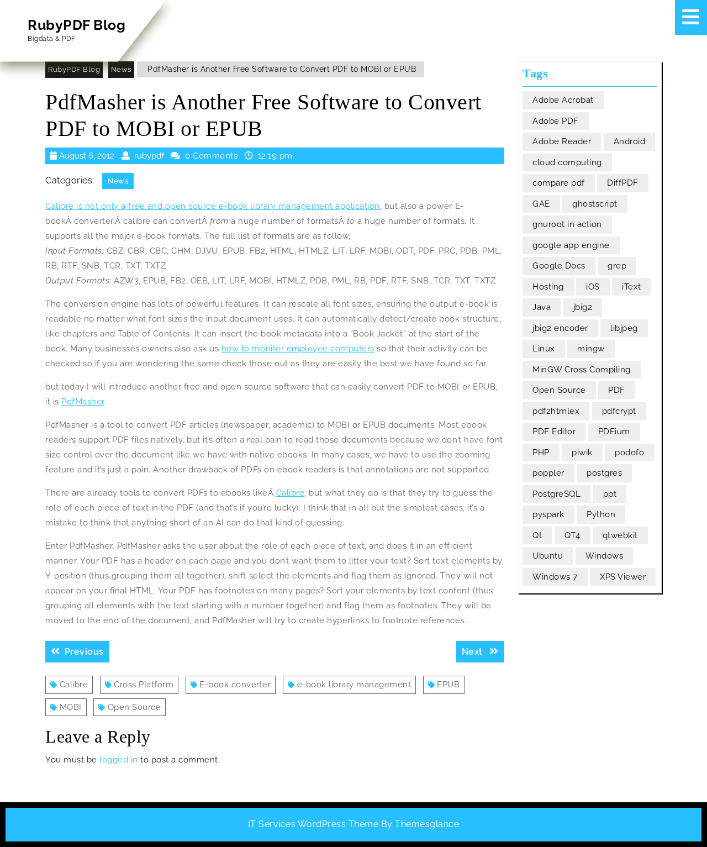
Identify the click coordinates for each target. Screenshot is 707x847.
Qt (537, 535)
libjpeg (624, 328)
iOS (593, 287)
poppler (548, 473)
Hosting (548, 287)
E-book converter (235, 685)
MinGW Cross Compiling (581, 370)
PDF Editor (554, 431)
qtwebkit (620, 535)
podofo (629, 452)
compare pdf (558, 183)
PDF (616, 390)
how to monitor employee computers (297, 349)
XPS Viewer (623, 577)
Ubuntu (547, 556)
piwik (582, 452)
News (121, 69)
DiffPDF (623, 183)
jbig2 (583, 307)
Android (630, 141)
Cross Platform (143, 685)
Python (601, 514)
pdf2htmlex (555, 411)
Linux (543, 349)
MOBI (71, 707)
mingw (591, 349)
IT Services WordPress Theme (313, 824)
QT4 (572, 535)
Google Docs (558, 266)
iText (631, 287)
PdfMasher (82, 402)
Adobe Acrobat (563, 100)
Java (541, 307)
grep (617, 266)
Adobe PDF (555, 121)
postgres (604, 473)
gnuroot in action (567, 224)
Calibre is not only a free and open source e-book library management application (212, 206)
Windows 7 (555, 577)
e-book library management (354, 685)
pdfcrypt (619, 411)
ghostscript (595, 204)
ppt (610, 494)
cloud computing (567, 162)
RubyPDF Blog (76, 25)
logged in (118, 760)
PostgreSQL (556, 494)
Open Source (134, 707)
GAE (541, 204)
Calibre (290, 493)
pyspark (548, 514)
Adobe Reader (561, 141)
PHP (541, 452)
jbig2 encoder (560, 328)
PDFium (614, 431)
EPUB (448, 685)
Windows (604, 556)
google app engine (571, 245)
